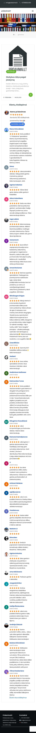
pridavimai (7, 97)
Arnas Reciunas (16, 268)
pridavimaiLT (6, 11)
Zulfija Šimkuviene (17, 606)
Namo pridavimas (18, 112)
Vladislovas (14, 510)
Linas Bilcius (14, 343)
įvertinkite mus (16, 124)
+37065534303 (26, 3)
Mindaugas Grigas (17, 296)
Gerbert (13, 356)
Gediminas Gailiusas (18, 372)
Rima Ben (13, 537)
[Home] (14, 35)
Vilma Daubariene (17, 671)
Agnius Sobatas (16, 185)
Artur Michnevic (16, 572)
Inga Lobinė (14, 219)
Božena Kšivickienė (17, 643)
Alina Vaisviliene (16, 198)
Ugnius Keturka (16, 553)
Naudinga (11, 72)
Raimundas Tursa (17, 381)
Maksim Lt (14, 529)
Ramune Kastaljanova (18, 437)
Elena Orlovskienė (17, 129)
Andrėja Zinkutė (16, 624)
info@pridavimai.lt (12, 3)
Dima (12, 166)
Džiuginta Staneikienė (18, 421)
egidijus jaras (15, 492)
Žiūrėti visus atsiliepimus (18, 698)
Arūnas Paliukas (16, 483)
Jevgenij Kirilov (16, 583)
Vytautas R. (14, 240)
